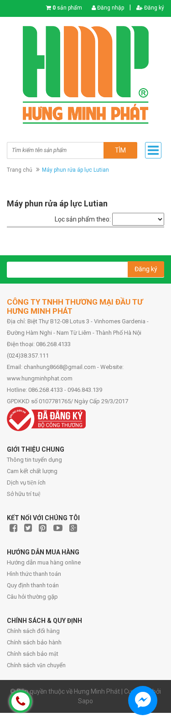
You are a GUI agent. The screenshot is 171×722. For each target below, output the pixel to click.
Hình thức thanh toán (34, 573)
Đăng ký (153, 8)
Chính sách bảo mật (32, 653)
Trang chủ (19, 170)
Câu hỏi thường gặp (32, 596)
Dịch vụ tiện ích (26, 482)
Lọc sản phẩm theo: (83, 219)
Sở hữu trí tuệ (24, 493)
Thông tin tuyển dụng (34, 459)
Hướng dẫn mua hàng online (44, 562)
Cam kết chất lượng (32, 471)
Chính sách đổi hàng (33, 630)
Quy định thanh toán (33, 585)
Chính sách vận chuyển (36, 665)
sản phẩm (67, 8)
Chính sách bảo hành (34, 642)
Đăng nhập (110, 8)
